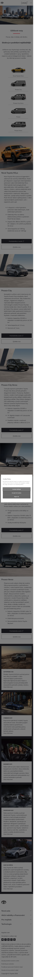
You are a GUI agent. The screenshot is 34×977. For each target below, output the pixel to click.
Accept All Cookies (16, 493)
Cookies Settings (16, 489)
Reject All (16, 496)
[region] (16, 488)
